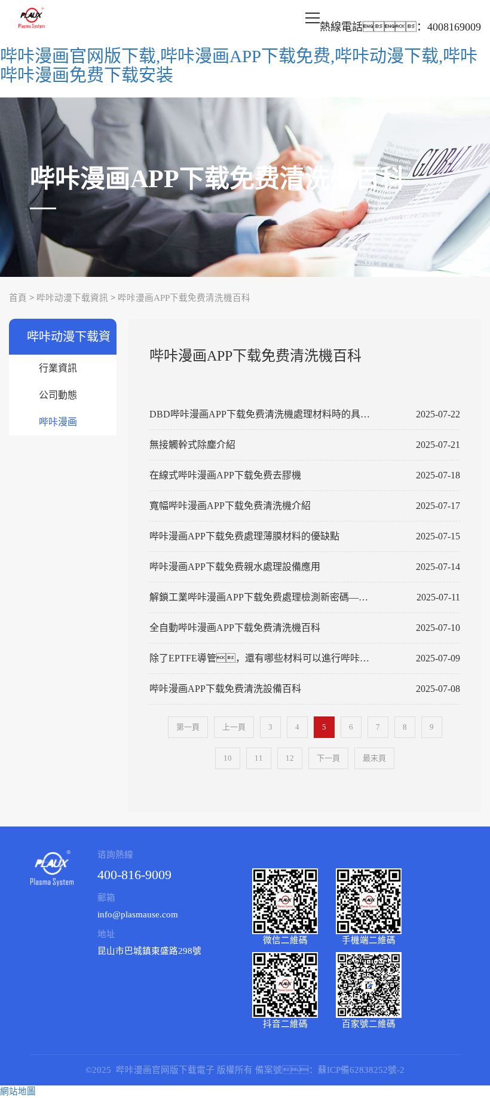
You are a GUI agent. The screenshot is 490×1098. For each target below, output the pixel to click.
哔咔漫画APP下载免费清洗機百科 (184, 298)
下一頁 (328, 758)
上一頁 (234, 726)
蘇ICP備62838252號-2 (361, 1070)
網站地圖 (18, 1091)
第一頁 (188, 726)
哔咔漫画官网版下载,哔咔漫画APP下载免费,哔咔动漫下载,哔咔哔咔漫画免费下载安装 (238, 66)
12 (290, 758)
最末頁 (374, 758)
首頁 (18, 298)
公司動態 (58, 395)
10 (227, 758)
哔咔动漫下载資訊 (72, 298)
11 (259, 758)
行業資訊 (58, 368)
